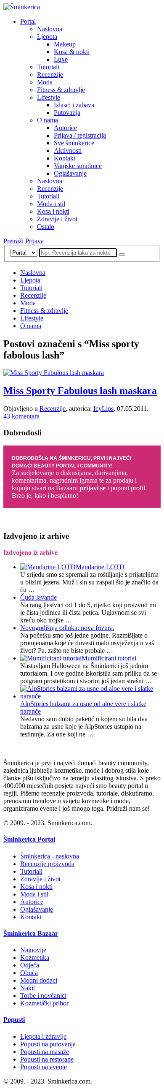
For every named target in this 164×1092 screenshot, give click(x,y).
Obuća (29, 972)
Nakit (27, 987)
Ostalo (45, 226)
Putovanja (67, 112)
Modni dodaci (38, 980)
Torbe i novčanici (43, 995)
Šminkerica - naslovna (49, 856)
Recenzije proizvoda (47, 863)
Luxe (61, 59)
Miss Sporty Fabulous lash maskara (80, 390)
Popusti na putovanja (48, 1044)
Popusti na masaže (44, 1051)
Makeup (65, 44)
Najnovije (33, 949)
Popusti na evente (43, 1066)
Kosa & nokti (72, 51)
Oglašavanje (70, 173)
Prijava (34, 240)
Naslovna (49, 29)
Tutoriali (48, 67)
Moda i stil (51, 203)
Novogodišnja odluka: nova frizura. (67, 627)
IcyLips (103, 408)
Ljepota (47, 36)
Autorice (65, 127)
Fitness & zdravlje (61, 89)
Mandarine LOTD (100, 566)
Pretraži (13, 240)
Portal (28, 21)
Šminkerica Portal (29, 839)
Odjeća (29, 965)
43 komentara (21, 416)
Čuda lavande (38, 597)
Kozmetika (34, 957)
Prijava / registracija (80, 135)
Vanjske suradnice (78, 165)
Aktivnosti (68, 150)
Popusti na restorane (47, 1059)
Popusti (14, 1019)
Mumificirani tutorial (109, 658)
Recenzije (50, 74)
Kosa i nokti (53, 211)
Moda (45, 82)
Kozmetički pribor (44, 1003)
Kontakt (64, 158)
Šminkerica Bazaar (30, 933)
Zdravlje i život (57, 219)
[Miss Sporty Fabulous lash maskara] (53, 372)
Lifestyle (48, 97)
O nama (47, 120)
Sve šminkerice (74, 143)
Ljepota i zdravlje (43, 1036)
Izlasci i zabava (74, 105)
